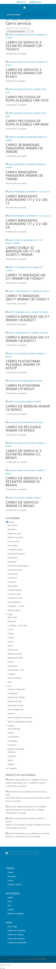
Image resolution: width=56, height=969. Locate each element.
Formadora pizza (15, 570)
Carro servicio (13, 541)
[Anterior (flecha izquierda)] (1, 968)
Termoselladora (14, 602)
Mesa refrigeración (15, 709)
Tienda (10, 872)
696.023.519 (21, 2)
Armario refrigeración (17, 689)
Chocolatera (13, 545)
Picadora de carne (15, 598)
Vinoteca (11, 713)
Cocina (10, 629)
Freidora (11, 637)
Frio (9, 686)
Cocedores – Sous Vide (17, 625)
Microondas (13, 586)
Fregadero (12, 756)
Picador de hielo (14, 594)
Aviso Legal (12, 926)
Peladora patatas (15, 590)
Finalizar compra (14, 884)
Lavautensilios (14, 737)
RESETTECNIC (40, 959)
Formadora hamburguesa (18, 565)
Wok (9, 682)
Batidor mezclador (15, 537)
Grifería (11, 732)
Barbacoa (12, 621)
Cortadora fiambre (15, 549)
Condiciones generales (16, 942)
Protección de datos (15, 938)
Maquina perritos (15, 653)
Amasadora (12, 525)
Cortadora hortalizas (16, 553)
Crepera (11, 633)
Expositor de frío (14, 701)
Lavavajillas (12, 741)
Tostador (11, 674)
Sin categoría (11, 768)
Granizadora (13, 574)
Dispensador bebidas (16, 697)
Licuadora (12, 582)
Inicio (8, 19)
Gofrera (11, 641)
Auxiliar (15, 19)
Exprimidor (12, 561)
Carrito (10, 880)
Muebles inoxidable (16, 749)
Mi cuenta (11, 876)
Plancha (11, 662)
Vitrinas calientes (15, 678)
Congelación (13, 693)
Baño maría (12, 617)
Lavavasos (12, 745)
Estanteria (12, 752)
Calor (10, 614)
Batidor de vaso (14, 533)
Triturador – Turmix (16, 606)
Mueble (11, 764)
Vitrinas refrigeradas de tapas (20, 721)
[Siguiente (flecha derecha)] (4, 968)
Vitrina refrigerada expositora (20, 717)
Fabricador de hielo (16, 705)
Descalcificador (14, 729)
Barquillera (12, 529)
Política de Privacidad (16, 930)
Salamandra (13, 666)
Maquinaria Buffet (15, 658)
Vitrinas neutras (14, 610)
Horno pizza (13, 649)
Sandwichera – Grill (15, 670)
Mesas (10, 760)
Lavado (11, 725)
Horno (10, 645)
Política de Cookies (15, 934)
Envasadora (12, 557)
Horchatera (12, 578)
